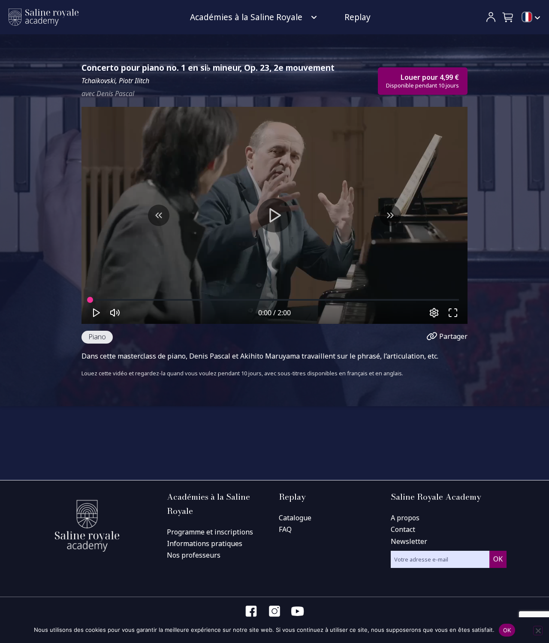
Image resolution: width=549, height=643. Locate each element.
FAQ (285, 529)
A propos (405, 517)
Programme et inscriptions (210, 532)
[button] (508, 17)
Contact (403, 529)
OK (507, 630)
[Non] (538, 630)
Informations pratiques (204, 543)
